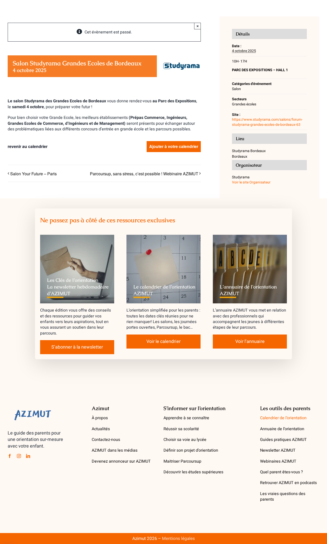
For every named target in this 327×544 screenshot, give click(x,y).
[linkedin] (28, 456)
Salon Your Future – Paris (33, 174)
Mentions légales (178, 538)
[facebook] (10, 456)
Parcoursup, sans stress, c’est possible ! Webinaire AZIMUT (144, 174)
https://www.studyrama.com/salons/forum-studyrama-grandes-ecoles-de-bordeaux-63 (267, 122)
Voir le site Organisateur (251, 182)
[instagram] (19, 456)
